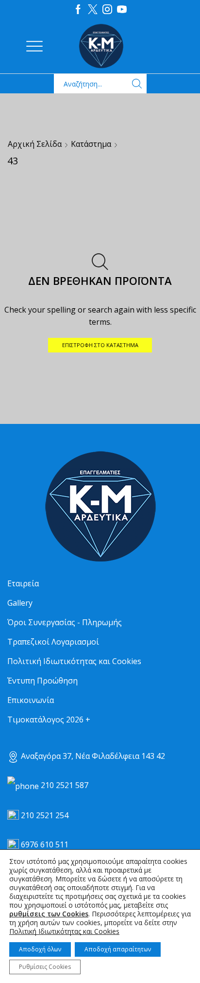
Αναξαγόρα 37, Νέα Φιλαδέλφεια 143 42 (92, 756)
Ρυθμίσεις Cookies (45, 967)
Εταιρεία (23, 583)
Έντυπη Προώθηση (42, 680)
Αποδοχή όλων (40, 949)
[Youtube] (122, 9)
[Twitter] (93, 9)
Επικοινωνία (30, 700)
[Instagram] (107, 9)
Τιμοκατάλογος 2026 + (48, 719)
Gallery (20, 602)
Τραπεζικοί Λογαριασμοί (53, 641)
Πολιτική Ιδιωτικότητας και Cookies (74, 661)
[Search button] (137, 83)
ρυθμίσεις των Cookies (48, 914)
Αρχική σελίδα (35, 144)
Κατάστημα (91, 144)
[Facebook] (78, 9)
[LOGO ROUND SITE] (100, 507)
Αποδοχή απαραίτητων (117, 949)
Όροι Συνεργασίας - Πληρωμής (64, 622)
